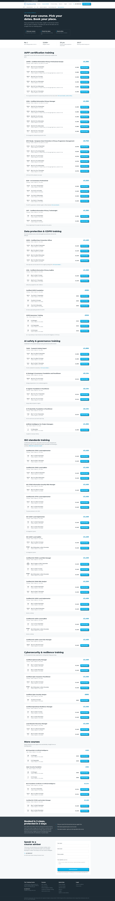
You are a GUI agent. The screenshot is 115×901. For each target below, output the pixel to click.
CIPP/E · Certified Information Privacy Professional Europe (44, 61)
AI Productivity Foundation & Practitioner (39, 409)
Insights (65, 3)
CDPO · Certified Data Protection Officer (39, 240)
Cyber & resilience (43, 7)
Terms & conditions (80, 884)
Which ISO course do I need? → (36, 446)
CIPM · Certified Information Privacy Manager (40, 101)
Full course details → (55, 205)
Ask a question (86, 3)
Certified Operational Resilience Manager (39, 706)
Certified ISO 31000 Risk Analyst (36, 581)
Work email (59, 848)
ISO (37, 7)
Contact (70, 3)
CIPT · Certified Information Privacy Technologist (41, 210)
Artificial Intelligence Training (46, 887)
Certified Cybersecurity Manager (36, 659)
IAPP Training (44, 884)
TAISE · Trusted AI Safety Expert (36, 348)
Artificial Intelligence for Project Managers (39, 424)
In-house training (54, 3)
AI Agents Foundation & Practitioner (37, 388)
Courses (38, 3)
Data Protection (44, 886)
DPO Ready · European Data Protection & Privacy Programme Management (50, 141)
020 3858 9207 (35, 0)
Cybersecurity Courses (45, 891)
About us (60, 3)
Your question (62, 859)
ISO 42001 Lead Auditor (33, 537)
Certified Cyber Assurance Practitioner (38, 676)
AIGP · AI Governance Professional (37, 180)
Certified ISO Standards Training (47, 889)
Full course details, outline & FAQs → (65, 95)
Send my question (73, 869)
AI (34, 7)
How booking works (52, 7)
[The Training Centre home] (30, 4)
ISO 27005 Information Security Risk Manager (40, 484)
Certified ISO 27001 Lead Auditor (36, 467)
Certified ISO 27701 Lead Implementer (38, 496)
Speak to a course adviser (64, 892)
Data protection (30, 7)
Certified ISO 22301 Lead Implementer (38, 598)
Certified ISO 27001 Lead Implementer (38, 450)
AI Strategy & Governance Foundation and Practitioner (43, 373)
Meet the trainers (62, 887)
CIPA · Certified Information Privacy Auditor (40, 270)
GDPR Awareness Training (34, 315)
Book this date (84, 67)
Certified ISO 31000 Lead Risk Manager (38, 558)
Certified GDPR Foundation (34, 290)
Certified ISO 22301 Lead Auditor (36, 618)
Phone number (60, 854)
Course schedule (45, 3)
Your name (59, 843)
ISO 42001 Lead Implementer (35, 517)
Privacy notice (78, 886)
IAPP (24, 7)
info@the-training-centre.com (85, 0)
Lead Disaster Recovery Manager (36, 723)
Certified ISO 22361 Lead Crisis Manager (39, 639)
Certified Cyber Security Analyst (36, 694)
